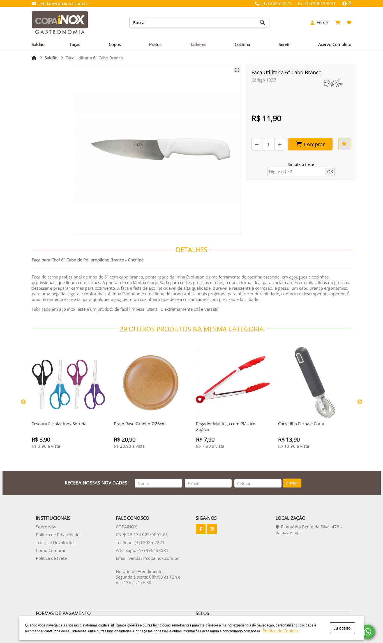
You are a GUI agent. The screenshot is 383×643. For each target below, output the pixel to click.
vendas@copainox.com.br (63, 3)
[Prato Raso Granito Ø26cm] (151, 383)
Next (360, 402)
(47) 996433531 (320, 3)
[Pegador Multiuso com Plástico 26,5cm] (233, 383)
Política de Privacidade (57, 534)
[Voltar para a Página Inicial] (34, 58)
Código (258, 80)
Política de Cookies (279, 630)
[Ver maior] (237, 69)
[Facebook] (344, 3)
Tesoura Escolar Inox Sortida (59, 423)
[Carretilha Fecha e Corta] (315, 383)
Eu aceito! (342, 628)
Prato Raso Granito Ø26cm (140, 423)
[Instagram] (349, 3)
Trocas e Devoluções (55, 542)
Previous (23, 402)
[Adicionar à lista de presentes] (344, 144)
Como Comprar (51, 550)
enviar (292, 483)
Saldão (51, 58)
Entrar (321, 22)
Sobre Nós (46, 527)
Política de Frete (51, 558)
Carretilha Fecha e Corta (301, 423)
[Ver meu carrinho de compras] (337, 22)
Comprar (314, 144)
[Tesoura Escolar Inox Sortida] (68, 383)
